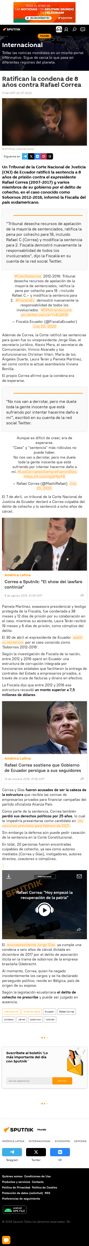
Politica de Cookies (44, 1187)
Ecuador (49, 1011)
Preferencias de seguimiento (21, 1198)
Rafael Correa (66, 1011)
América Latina (18, 575)
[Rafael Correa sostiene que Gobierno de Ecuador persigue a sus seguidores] (44, 727)
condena (8, 1019)
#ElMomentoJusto (56, 310)
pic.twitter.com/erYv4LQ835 (44, 314)
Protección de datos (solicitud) (22, 1193)
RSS (47, 1193)
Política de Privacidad (16, 1187)
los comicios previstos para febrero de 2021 (43, 823)
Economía (62, 1141)
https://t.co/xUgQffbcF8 (44, 476)
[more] (82, 595)
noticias (50, 1019)
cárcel (21, 1019)
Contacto (38, 1182)
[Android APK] (15, 1210)
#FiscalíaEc (25, 300)
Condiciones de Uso (37, 1176)
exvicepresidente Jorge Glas (31, 944)
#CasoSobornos (28, 276)
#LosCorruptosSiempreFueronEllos (47, 471)
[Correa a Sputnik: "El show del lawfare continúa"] (44, 544)
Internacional (44, 876)
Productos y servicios (16, 1182)
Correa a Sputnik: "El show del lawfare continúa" (43, 584)
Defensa (80, 1141)
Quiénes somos (12, 1176)
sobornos (35, 1019)
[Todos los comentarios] (6, 1240)
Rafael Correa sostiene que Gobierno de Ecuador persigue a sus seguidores (43, 767)
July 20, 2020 (44, 326)
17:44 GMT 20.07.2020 (17, 93)
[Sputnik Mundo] (12, 31)
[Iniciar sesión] (66, 29)
